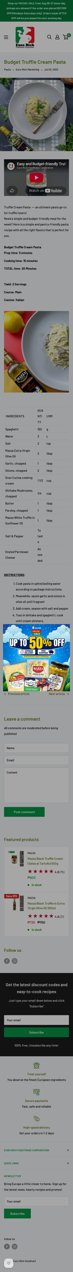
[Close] (66, 629)
